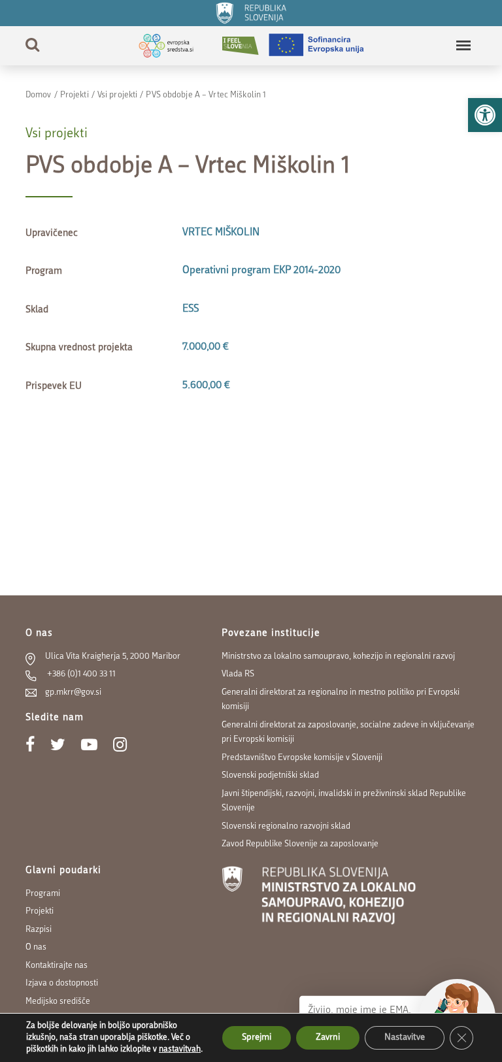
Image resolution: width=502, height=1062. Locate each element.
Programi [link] (42, 893)
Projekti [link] (74, 95)
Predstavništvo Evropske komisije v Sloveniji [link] (302, 758)
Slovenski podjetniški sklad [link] (270, 775)
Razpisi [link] (38, 929)
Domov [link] (38, 95)
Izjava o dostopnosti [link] (61, 983)
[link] (485, 115)
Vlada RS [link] (238, 674)
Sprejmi (256, 1037)
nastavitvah (180, 1049)
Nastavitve (404, 1037)
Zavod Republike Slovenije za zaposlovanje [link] (300, 844)
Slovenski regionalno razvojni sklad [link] (286, 826)
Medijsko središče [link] (57, 1001)
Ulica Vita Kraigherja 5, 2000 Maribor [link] (112, 656)
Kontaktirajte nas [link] (56, 965)
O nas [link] (35, 947)
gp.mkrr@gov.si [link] (73, 692)
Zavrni (328, 1037)
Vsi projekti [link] (117, 95)
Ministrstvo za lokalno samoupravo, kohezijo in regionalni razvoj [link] (338, 656)
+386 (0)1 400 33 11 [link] (80, 674)
